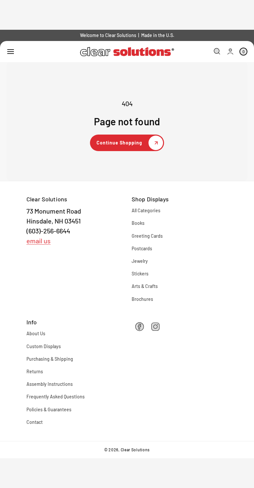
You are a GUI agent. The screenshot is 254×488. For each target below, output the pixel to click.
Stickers (140, 273)
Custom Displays (43, 346)
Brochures (142, 299)
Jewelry (140, 261)
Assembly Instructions (49, 384)
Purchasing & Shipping (49, 359)
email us (38, 241)
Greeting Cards (147, 236)
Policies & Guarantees (48, 409)
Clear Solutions (135, 449)
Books (138, 223)
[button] (11, 52)
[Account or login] (230, 51)
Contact (34, 422)
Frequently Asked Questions (55, 396)
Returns (34, 371)
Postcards (142, 248)
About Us (35, 333)
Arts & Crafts (145, 286)
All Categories (146, 210)
